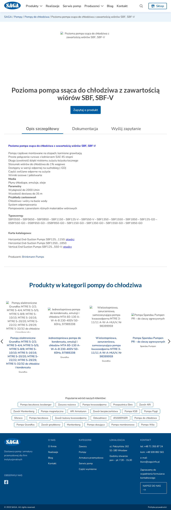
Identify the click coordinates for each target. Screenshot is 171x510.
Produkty (32, 6)
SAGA (8, 17)
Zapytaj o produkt (85, 110)
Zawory (83, 446)
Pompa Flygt (151, 411)
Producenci (92, 6)
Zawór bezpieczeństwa (105, 411)
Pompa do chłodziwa (145, 418)
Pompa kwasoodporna (94, 404)
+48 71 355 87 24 (153, 446)
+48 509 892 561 (155, 452)
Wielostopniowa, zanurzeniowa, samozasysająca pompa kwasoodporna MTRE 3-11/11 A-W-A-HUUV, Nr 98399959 (106, 347)
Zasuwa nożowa (67, 404)
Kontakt (122, 6)
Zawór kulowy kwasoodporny (71, 418)
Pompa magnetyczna (52, 411)
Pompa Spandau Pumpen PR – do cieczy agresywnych (148, 340)
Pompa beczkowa (38, 418)
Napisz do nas (152, 485)
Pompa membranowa (122, 424)
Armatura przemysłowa (91, 457)
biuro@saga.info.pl (150, 461)
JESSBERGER (120, 418)
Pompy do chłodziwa (37, 17)
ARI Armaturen (78, 411)
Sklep (160, 6)
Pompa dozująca (96, 424)
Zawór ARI (145, 404)
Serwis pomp (72, 6)
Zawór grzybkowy (50, 424)
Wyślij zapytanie (126, 128)
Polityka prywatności (157, 507)
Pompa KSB (131, 411)
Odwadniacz (100, 418)
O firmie (52, 446)
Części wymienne (88, 469)
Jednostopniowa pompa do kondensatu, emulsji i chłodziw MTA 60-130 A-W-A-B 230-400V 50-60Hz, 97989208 (64, 345)
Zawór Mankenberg (23, 411)
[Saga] (12, 6)
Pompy (18, 17)
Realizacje (52, 6)
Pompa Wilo (147, 424)
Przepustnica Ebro (123, 404)
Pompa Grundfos (26, 424)
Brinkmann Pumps (33, 257)
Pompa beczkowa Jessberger (35, 404)
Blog (110, 6)
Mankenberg (73, 424)
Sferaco (18, 418)
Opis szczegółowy (42, 128)
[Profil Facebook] (6, 482)
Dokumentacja (85, 128)
